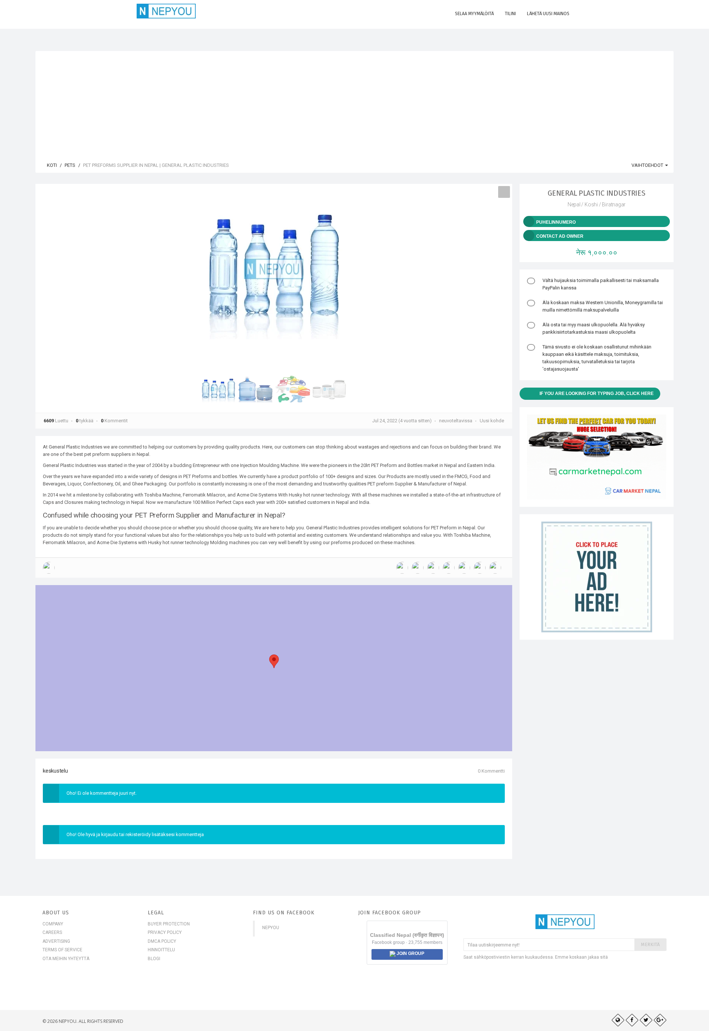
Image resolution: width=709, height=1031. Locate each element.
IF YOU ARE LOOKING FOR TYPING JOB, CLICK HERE (597, 393)
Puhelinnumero (556, 222)
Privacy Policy (165, 932)
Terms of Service (62, 949)
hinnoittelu (161, 949)
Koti (51, 165)
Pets (70, 165)
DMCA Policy (162, 941)
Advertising (56, 941)
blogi (154, 958)
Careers (52, 932)
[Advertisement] (354, 102)
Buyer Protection (169, 924)
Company (52, 924)
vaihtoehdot (647, 165)
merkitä (650, 944)
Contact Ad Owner (559, 236)
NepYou (270, 927)
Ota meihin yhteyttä (65, 958)
